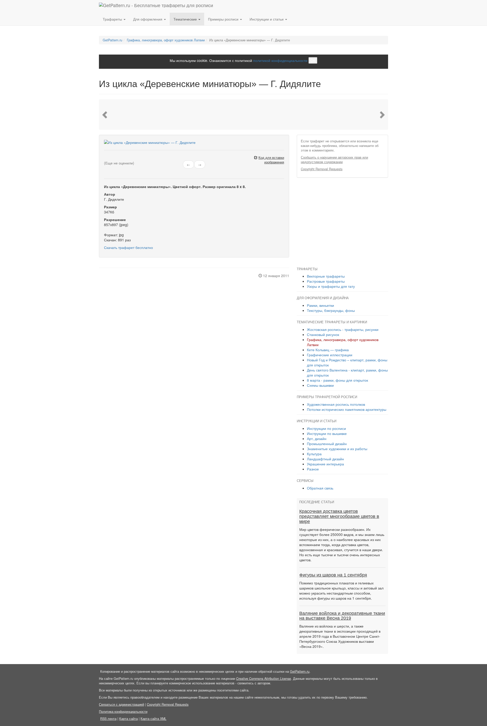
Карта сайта (128, 718)
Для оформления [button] (148, 19)
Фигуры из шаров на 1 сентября (333, 575)
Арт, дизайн (316, 438)
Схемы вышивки (320, 385)
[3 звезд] (111, 158)
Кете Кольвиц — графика (328, 349)
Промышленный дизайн (327, 443)
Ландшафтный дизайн (325, 458)
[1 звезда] (105, 158)
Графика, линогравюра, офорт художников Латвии (166, 40)
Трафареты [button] (113, 19)
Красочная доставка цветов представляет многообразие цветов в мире (339, 516)
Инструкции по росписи (326, 428)
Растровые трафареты (326, 281)
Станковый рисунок (323, 334)
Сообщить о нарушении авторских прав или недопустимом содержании (334, 159)
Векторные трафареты (326, 276)
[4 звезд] (114, 158)
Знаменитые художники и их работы (337, 448)
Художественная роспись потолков (336, 404)
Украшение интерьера (325, 463)
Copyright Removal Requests (321, 169)
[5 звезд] (117, 158)
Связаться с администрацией (121, 704)
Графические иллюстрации (329, 354)
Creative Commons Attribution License (263, 678)
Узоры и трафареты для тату (331, 286)
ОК (312, 60)
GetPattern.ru (112, 40)
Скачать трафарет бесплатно (128, 247)
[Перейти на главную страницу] (156, 6)
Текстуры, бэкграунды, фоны (331, 310)
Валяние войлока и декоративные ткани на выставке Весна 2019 (342, 616)
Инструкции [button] (267, 19)
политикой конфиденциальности (280, 60)
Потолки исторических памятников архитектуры (346, 409)
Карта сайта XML (153, 718)
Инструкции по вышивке (327, 433)
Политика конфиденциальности (123, 711)
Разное (313, 468)
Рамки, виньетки (320, 305)
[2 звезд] (108, 158)
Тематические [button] (185, 19)
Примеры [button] (223, 19)
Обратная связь (320, 488)
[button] (105, 114)
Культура (314, 453)
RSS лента (108, 718)
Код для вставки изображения (271, 159)
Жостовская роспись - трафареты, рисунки (342, 329)
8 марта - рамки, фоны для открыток (337, 380)
